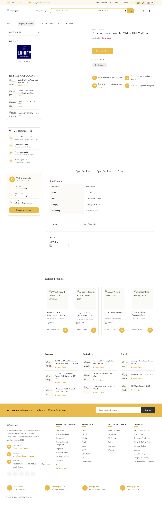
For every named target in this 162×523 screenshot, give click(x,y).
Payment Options (140, 446)
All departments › (62, 468)
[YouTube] (33, 473)
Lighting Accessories (26, 24)
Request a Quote (102, 51)
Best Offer (59, 460)
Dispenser (59, 449)
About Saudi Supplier (103, 3)
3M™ (84, 450)
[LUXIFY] (58, 254)
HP (83, 458)
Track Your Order (114, 430)
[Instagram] (27, 473)
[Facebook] (9, 473)
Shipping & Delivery (141, 458)
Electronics (60, 430)
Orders (110, 442)
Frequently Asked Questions (144, 462)
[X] (15, 473)
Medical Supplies (62, 453)
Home (9, 24)
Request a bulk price (24, 210)
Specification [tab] (83, 171)
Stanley (84, 442)
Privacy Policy (139, 434)
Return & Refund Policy (142, 442)
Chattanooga (86, 462)
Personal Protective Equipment (62, 443)
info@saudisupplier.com (41, 3)
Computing (60, 438)
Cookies (137, 450)
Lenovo (84, 446)
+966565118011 (18, 3)
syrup (58, 464)
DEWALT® (86, 454)
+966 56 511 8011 (20, 449)
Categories (15, 32)
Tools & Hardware (62, 434)
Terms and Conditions (141, 438)
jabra (83, 430)
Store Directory (139, 454)
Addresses (111, 446)
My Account (112, 438)
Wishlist (111, 450)
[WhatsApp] (21, 473)
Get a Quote (112, 434)
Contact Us (126, 3)
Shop (116, 3)
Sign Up (148, 410)
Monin (84, 438)
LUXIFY (101, 60)
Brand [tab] (121, 171)
